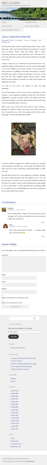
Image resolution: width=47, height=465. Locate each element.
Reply (43, 222)
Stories (13, 381)
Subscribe (13, 336)
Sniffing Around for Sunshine (20, 369)
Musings (34, 40)
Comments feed (16, 444)
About (4, 22)
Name (4, 275)
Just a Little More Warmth (16, 37)
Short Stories (7, 26)
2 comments (18, 40)
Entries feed (14, 441)
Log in (13, 438)
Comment (5, 255)
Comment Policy (31, 22)
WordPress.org (15, 446)
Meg (10, 225)
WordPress (30, 461)
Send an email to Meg (18, 348)
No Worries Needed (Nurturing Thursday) (23, 364)
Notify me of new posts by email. (12, 303)
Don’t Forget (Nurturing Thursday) (21, 366)
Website (4, 289)
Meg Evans (11, 3)
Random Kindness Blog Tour (10, 31)
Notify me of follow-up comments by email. (15, 298)
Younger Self (6, 42)
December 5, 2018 (7, 40)
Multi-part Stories (32, 26)
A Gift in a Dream (16, 361)
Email (4, 282)
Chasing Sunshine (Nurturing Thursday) (23, 358)
